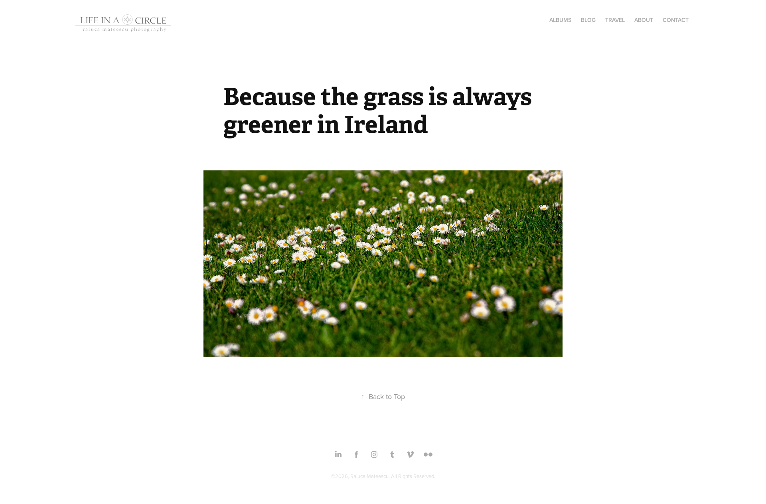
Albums (560, 20)
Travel (615, 20)
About (643, 20)
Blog (588, 20)
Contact (676, 20)
